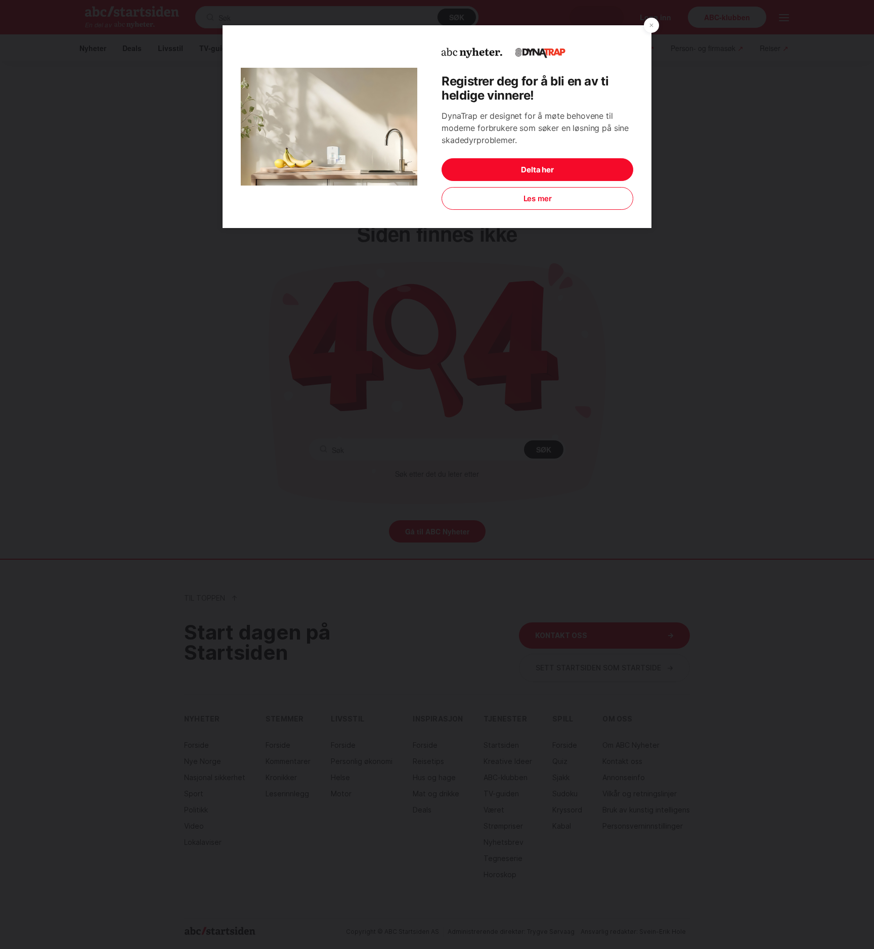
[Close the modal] (651, 25)
